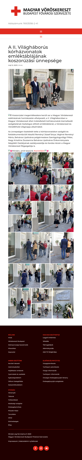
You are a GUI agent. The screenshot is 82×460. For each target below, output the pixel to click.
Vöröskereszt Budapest (16, 341)
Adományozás (48, 348)
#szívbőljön (39, 151)
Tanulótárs (12, 414)
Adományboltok (14, 367)
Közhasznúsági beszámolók (18, 345)
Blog (10, 425)
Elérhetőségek (13, 421)
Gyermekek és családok (16, 374)
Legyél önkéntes (49, 338)
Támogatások (48, 345)
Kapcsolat (11, 352)
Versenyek (11, 393)
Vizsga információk (49, 370)
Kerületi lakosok (14, 363)
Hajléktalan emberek (15, 370)
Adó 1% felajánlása (50, 352)
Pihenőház (12, 348)
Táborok (11, 396)
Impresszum (13, 441)
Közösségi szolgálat (15, 403)
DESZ (10, 418)
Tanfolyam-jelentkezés (51, 367)
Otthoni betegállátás (15, 381)
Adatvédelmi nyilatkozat (28, 441)
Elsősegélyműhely (14, 407)
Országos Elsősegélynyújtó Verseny (55, 378)
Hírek (20, 65)
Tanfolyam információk (51, 374)
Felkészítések (13, 400)
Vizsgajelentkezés (49, 363)
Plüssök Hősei (13, 410)
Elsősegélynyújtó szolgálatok (53, 381)
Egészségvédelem (14, 378)
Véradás (46, 341)
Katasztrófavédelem (15, 385)
